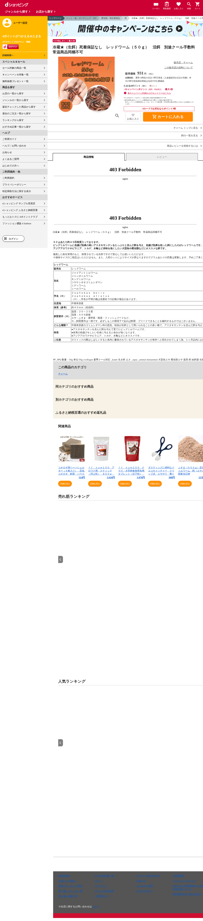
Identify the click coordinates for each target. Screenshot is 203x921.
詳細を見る (65, 483)
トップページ (55, 18)
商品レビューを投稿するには (182, 146)
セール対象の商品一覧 (14, 68)
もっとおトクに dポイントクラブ (20, 217)
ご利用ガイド (9, 139)
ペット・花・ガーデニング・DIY (81, 18)
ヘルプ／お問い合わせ (14, 145)
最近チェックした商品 (70, 886)
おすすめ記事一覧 (104, 875)
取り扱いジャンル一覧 (70, 891)
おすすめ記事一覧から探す (16, 127)
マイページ (101, 886)
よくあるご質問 (10, 159)
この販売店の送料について (178, 67)
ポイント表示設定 (104, 891)
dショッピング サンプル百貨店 (18, 203)
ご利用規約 (8, 178)
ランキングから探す (13, 120)
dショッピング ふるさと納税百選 (20, 210)
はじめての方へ (10, 165)
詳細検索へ (7, 55)
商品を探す (64, 875)
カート (98, 881)
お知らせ (7, 152)
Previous (60, 559)
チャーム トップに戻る (186, 128)
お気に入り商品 (67, 881)
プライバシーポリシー (14, 184)
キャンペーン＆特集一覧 (15, 74)
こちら (95, 906)
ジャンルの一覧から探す (15, 100)
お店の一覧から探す (13, 93)
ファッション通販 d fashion (16, 223)
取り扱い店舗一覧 (68, 896)
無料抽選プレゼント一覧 (15, 81)
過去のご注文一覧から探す (16, 113)
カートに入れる (168, 117)
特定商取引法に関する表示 (16, 191)
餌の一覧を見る (189, 135)
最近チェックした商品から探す (19, 107)
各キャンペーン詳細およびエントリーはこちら (149, 93)
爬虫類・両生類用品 (110, 18)
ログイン (13, 239)
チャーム (63, 373)
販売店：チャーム (183, 62)
